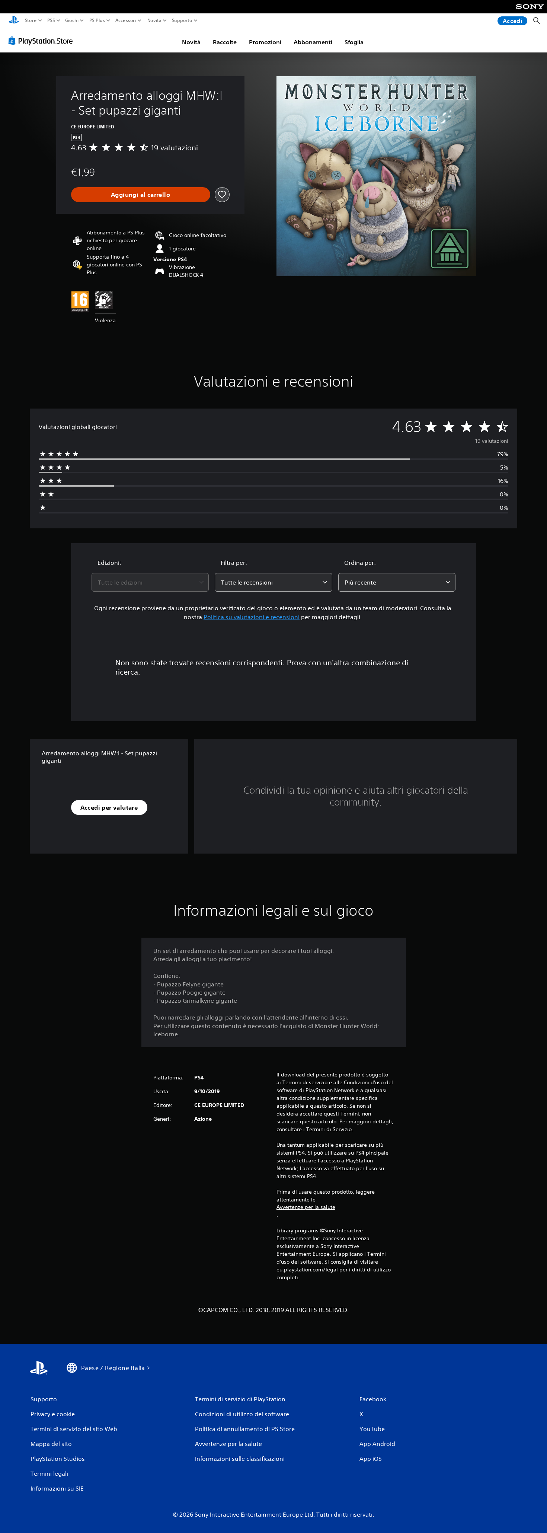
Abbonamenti (313, 42)
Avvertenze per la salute (305, 1207)
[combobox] (150, 582)
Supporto (182, 20)
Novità (154, 20)
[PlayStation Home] (13, 20)
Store (31, 20)
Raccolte (225, 42)
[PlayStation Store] (42, 41)
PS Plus (97, 20)
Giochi (72, 20)
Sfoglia (354, 42)
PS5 (51, 20)
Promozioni (265, 42)
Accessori (125, 20)
